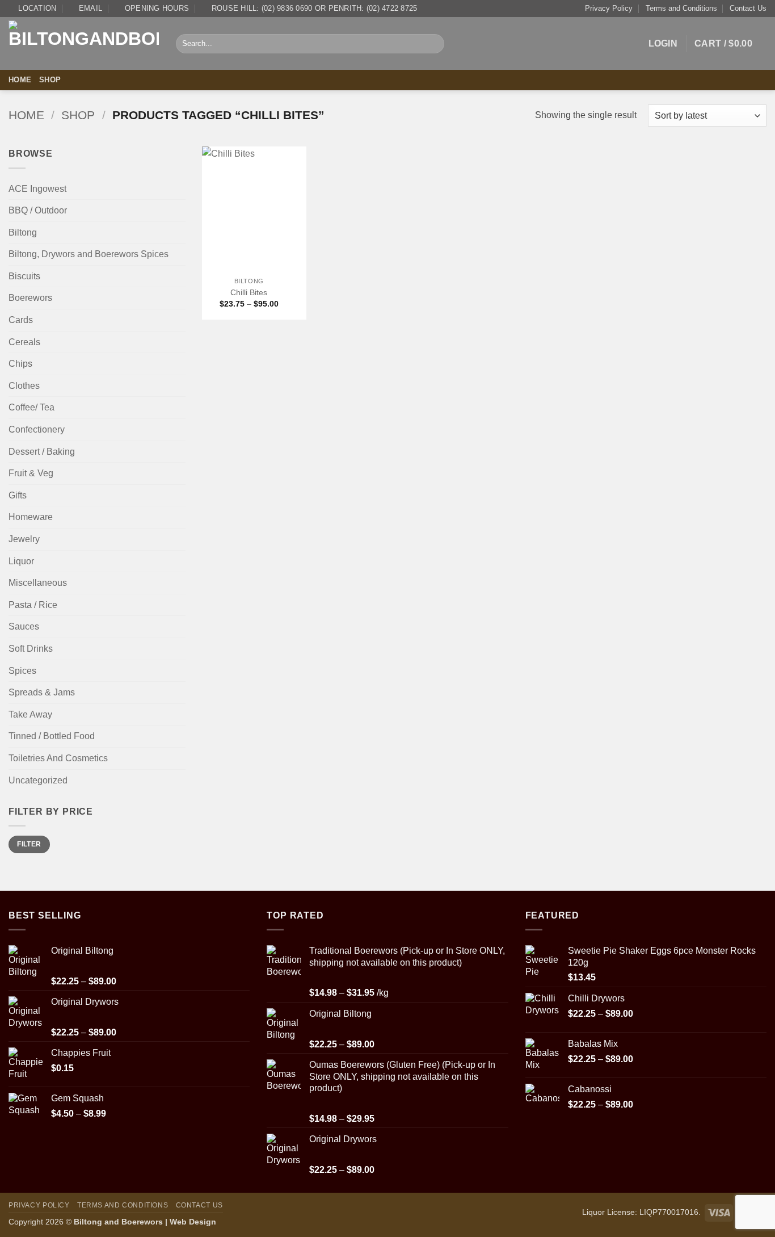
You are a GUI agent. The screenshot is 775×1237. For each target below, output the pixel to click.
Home (20, 80)
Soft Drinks (31, 648)
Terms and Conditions (681, 8)
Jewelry (24, 539)
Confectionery (37, 429)
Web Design (193, 1221)
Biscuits (24, 276)
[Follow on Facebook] (744, 80)
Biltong (23, 232)
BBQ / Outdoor (38, 210)
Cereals (24, 342)
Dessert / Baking (42, 451)
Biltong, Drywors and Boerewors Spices (89, 254)
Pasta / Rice (33, 605)
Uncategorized (38, 780)
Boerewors (30, 298)
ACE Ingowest (37, 189)
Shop (50, 80)
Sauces (24, 626)
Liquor (21, 561)
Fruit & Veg (31, 473)
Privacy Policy (609, 8)
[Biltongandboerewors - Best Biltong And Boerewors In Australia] (84, 44)
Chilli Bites (248, 292)
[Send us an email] (759, 80)
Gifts (18, 495)
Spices (22, 671)
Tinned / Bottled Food (52, 736)
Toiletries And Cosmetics (58, 758)
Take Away (30, 714)
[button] (663, 43)
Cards (21, 320)
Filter (29, 844)
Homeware (31, 517)
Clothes (24, 386)
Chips (20, 363)
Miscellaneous (38, 583)
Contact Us (748, 8)
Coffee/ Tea (31, 407)
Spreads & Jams (42, 692)
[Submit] (433, 43)
